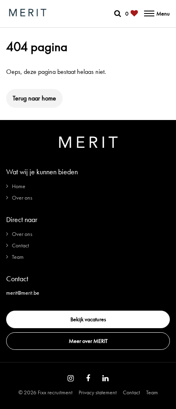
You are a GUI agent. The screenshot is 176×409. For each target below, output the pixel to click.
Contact (20, 245)
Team (18, 256)
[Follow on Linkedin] (105, 378)
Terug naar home (34, 98)
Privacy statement (98, 392)
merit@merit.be (22, 292)
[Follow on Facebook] (88, 378)
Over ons (22, 197)
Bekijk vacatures (88, 319)
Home (18, 186)
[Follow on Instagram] (71, 378)
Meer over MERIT (88, 341)
